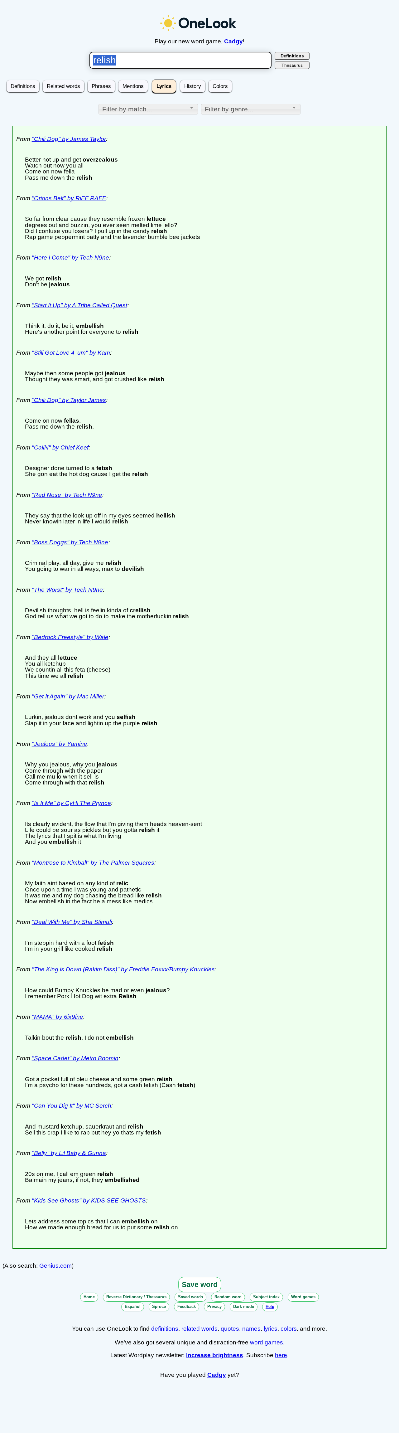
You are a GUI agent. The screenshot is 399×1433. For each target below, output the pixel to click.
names (251, 1328)
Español (133, 1306)
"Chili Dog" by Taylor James (69, 400)
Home (89, 1297)
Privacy (214, 1306)
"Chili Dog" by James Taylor (69, 139)
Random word (228, 1297)
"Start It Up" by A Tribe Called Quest (79, 305)
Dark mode (243, 1306)
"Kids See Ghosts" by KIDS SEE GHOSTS (89, 1200)
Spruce (159, 1306)
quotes (230, 1328)
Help (270, 1306)
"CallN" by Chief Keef (60, 447)
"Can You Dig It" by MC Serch (71, 1105)
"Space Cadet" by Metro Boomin (75, 1058)
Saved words (190, 1297)
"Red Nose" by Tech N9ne (67, 495)
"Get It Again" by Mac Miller (68, 696)
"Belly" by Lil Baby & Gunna (69, 1153)
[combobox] (148, 109)
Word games (303, 1297)
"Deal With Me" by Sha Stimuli (72, 922)
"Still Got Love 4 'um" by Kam (71, 352)
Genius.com (55, 1265)
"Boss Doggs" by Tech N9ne (70, 542)
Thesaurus (292, 65)
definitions (164, 1328)
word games (266, 1342)
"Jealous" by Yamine (59, 744)
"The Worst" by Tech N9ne (67, 589)
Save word (200, 1284)
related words (199, 1328)
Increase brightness (214, 1355)
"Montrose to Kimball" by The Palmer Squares (93, 862)
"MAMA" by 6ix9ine (57, 1016)
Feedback (186, 1306)
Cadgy (233, 41)
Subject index (266, 1297)
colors (289, 1328)
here (281, 1355)
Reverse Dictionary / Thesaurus (136, 1297)
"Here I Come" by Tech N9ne (70, 257)
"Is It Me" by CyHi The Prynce (71, 803)
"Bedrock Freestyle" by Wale (70, 637)
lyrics (270, 1328)
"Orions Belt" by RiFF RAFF (69, 198)
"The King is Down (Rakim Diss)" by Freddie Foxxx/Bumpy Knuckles (123, 969)
